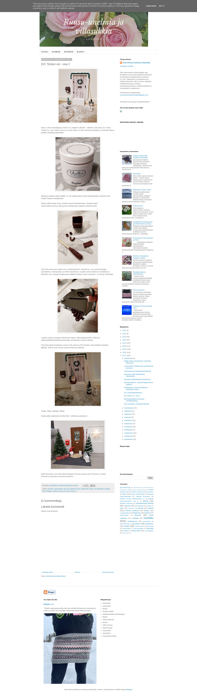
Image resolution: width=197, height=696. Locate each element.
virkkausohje (135, 531)
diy (64, 489)
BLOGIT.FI (80, 52)
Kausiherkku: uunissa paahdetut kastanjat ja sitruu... (135, 388)
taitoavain (150, 526)
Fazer (124, 494)
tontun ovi (73, 491)
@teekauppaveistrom (140, 490)
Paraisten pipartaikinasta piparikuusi (137, 379)
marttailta (135, 518)
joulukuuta (128, 358)
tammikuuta (128, 439)
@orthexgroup (138, 487)
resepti (126, 526)
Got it (162, 6)
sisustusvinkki (139, 526)
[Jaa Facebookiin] (91, 485)
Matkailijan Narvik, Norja (142, 190)
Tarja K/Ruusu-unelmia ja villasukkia (136, 63)
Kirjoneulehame (139, 290)
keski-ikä (131, 508)
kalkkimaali (84, 489)
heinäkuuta (128, 420)
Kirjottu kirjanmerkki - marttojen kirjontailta (140, 157)
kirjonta (140, 508)
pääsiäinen (149, 524)
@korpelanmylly (125, 487)
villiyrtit (126, 531)
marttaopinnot (132, 521)
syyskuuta (128, 414)
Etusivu (77, 572)
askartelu (50, 489)
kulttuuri (147, 511)
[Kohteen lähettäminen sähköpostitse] (84, 485)
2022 (124, 340)
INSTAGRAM (68, 52)
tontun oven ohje (64, 491)
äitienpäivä (125, 533)
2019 (124, 349)
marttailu (107, 489)
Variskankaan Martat (145, 503)
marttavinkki (146, 521)
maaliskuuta (128, 433)
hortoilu (148, 506)
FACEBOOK (56, 52)
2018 (124, 352)
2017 (124, 356)
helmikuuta (128, 436)
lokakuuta (128, 411)
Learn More (151, 6)
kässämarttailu (99, 489)
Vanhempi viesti (108, 572)
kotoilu (91, 489)
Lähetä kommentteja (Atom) (56, 576)
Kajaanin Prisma (75, 489)
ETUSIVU (44, 52)
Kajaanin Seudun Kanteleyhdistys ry (132, 499)
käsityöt (147, 513)
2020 (124, 346)
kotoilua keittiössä (132, 511)
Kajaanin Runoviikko (143, 496)
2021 (124, 343)
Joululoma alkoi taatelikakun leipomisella (134, 375)
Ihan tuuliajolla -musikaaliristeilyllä (136, 404)
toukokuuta (128, 427)
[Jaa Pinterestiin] (94, 485)
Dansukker (149, 492)
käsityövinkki (124, 515)
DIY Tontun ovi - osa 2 (132, 396)
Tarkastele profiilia (126, 66)
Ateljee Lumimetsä (137, 492)
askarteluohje (58, 489)
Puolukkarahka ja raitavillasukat (139, 273)
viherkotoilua (126, 528)
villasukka (149, 528)
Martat (145, 501)
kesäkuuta (128, 424)
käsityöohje (136, 513)
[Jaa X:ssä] (89, 485)
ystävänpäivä (149, 531)
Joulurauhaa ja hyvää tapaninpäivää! (137, 371)
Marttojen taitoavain (126, 503)
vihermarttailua (138, 528)
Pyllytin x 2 (49, 604)
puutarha (136, 524)
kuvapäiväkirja (124, 513)
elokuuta (127, 417)
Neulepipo (137, 174)
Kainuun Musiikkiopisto (137, 494)
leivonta (137, 515)
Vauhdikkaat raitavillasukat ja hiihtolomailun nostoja (142, 223)
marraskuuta (129, 408)
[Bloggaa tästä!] (86, 485)
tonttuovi (55, 491)
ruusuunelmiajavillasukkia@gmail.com (134, 95)
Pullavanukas (138, 206)
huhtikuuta (128, 430)
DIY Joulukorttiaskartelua (133, 393)
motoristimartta (125, 524)
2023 (124, 337)
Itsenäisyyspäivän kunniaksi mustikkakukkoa (134, 400)
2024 (124, 334)
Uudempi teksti (47, 572)
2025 (124, 330)
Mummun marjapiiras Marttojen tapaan (140, 257)
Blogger (129, 690)
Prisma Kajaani (47, 491)
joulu (67, 489)
